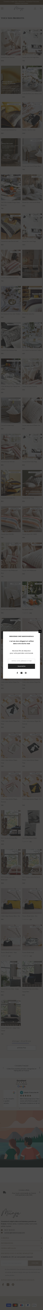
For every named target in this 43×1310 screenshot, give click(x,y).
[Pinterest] (26, 673)
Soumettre (21, 666)
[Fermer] (40, 631)
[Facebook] (17, 673)
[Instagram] (21, 673)
